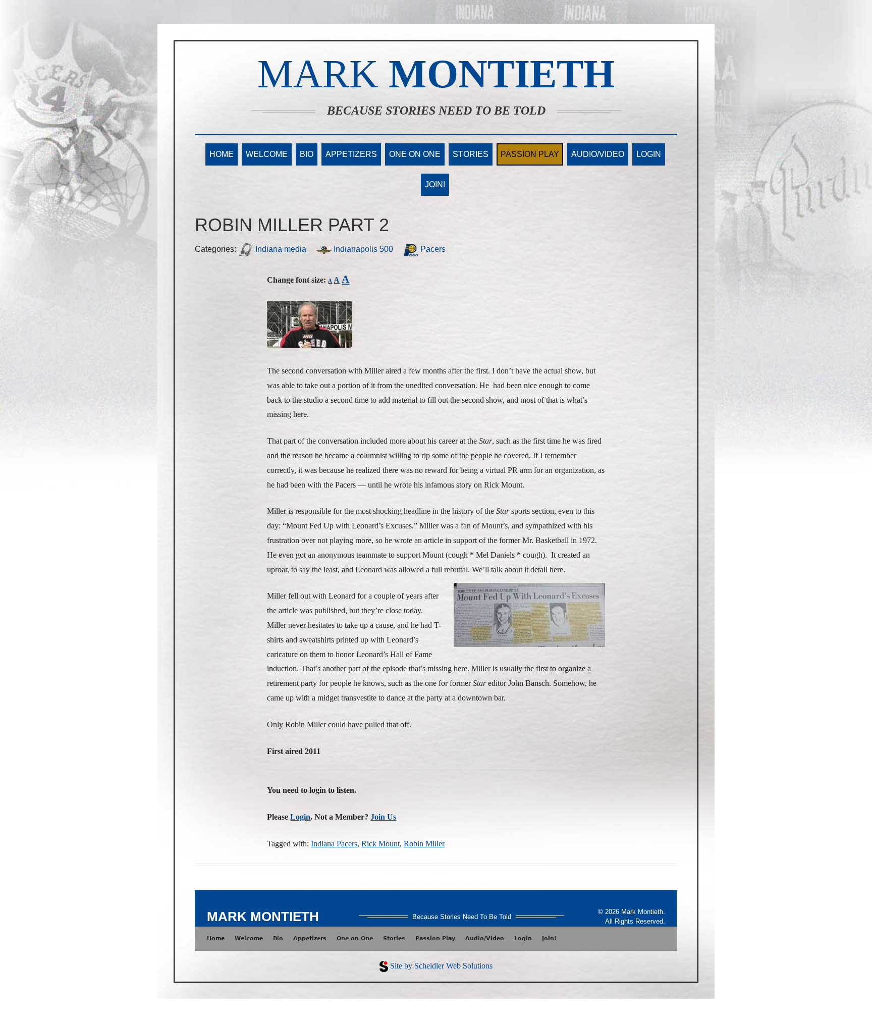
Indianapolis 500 (362, 249)
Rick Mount (380, 843)
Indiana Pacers (334, 843)
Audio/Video (597, 154)
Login (648, 154)
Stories (470, 154)
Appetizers (351, 154)
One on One (415, 154)
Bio (306, 154)
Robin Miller (424, 843)
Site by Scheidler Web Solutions (441, 965)
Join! (435, 184)
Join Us (383, 817)
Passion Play (530, 154)
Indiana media (279, 249)
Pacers (432, 249)
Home (221, 154)
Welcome (267, 154)
